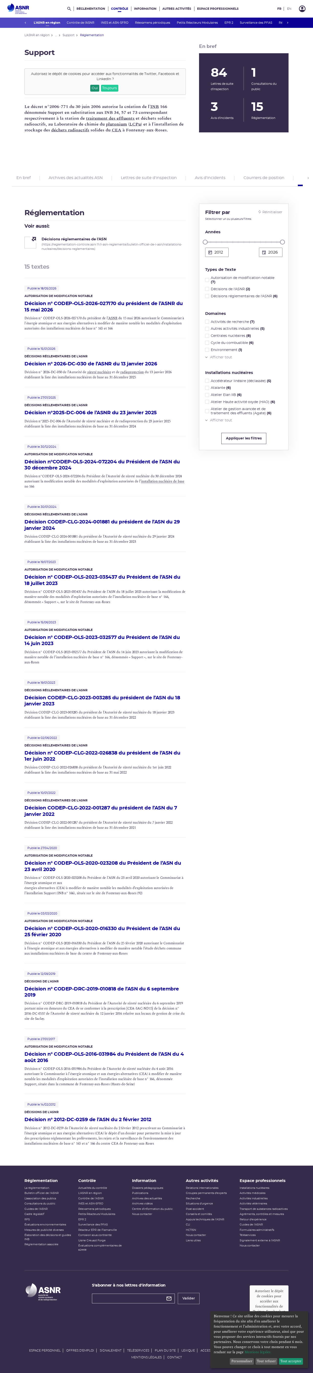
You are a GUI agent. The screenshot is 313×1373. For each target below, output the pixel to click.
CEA (116, 130)
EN (289, 8)
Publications (140, 1193)
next (287, 23)
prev (25, 23)
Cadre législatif (34, 1214)
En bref (23, 178)
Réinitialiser (272, 212)
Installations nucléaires (254, 1188)
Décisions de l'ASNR (230, 289)
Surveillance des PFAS (256, 22)
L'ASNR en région (47, 22)
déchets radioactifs (70, 130)
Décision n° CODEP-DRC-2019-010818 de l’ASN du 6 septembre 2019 (101, 992)
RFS (27, 1219)
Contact (174, 1357)
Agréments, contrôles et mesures (262, 1214)
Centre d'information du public (152, 1209)
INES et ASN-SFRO (115, 22)
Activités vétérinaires (253, 1203)
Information (145, 8)
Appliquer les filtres (244, 438)
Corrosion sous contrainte (95, 1235)
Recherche (193, 1198)
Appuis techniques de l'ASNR (205, 1219)
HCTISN (191, 1230)
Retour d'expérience (253, 1219)
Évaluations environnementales (45, 1224)
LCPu (135, 124)
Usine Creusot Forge (92, 1240)
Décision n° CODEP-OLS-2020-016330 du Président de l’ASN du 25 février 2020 (102, 931)
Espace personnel (45, 1350)
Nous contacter (142, 1214)
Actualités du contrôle (92, 1188)
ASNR (112, 318)
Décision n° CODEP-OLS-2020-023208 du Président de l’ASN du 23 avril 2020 (102, 866)
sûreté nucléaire (99, 372)
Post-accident (195, 1209)
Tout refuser (266, 1361)
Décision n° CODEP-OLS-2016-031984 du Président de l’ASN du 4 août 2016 (104, 1057)
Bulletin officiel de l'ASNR (41, 1193)
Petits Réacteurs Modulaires (198, 22)
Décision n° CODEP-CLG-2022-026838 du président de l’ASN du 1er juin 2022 (102, 756)
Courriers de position (264, 178)
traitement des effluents (110, 118)
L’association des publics (40, 1198)
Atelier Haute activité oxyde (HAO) (243, 402)
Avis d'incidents (210, 178)
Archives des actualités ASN (76, 178)
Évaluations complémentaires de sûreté (100, 1247)
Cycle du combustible (232, 343)
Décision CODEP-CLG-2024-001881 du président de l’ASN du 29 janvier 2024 (102, 525)
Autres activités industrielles (238, 328)
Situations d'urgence (199, 1203)
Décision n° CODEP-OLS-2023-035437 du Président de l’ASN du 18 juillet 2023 (102, 580)
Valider (188, 1298)
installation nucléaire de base (162, 481)
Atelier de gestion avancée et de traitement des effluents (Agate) (241, 411)
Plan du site (165, 1350)
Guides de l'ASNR (36, 1209)
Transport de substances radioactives (264, 1209)
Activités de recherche (233, 322)
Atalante (221, 388)
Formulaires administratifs (257, 1230)
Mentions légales (146, 1357)
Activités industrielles (254, 1198)
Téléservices (248, 1235)
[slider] (205, 242)
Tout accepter (291, 1361)
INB (154, 106)
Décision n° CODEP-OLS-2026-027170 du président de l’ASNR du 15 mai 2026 (103, 306)
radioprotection (132, 372)
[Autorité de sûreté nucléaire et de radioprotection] (18, 9)
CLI (188, 1224)
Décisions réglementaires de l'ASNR (244, 296)
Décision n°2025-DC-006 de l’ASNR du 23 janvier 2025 (90, 412)
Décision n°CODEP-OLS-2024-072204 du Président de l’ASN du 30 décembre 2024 (102, 464)
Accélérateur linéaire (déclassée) (241, 381)
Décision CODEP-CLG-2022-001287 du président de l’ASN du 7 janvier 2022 (100, 811)
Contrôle (119, 8)
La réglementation (36, 1188)
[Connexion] (302, 8)
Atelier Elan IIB (226, 395)
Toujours (109, 88)
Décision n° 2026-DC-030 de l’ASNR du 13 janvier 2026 (90, 364)
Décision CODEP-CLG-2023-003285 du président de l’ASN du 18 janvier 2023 (102, 700)
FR (279, 8)
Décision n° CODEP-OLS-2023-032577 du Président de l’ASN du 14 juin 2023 (102, 640)
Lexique (188, 1350)
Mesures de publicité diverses (44, 1230)
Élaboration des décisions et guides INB (47, 1237)
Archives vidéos (142, 1203)
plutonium (116, 124)
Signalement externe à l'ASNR (260, 1240)
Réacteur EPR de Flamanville (97, 1230)
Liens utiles (193, 1240)
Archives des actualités (147, 1198)
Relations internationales (202, 1188)
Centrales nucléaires (231, 336)
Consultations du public (39, 1203)
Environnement (226, 350)
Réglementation (91, 8)
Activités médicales (252, 1193)
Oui (95, 88)
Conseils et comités (199, 1214)
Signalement (111, 1350)
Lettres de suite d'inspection (149, 178)
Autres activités (176, 8)
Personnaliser (241, 1361)
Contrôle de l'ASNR (81, 22)
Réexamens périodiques (153, 22)
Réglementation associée (41, 1244)
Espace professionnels (218, 8)
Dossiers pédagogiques (147, 1188)
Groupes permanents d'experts (206, 1193)
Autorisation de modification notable (242, 280)
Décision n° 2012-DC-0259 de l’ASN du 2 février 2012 (87, 1119)
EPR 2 (229, 22)
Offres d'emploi (80, 1350)
